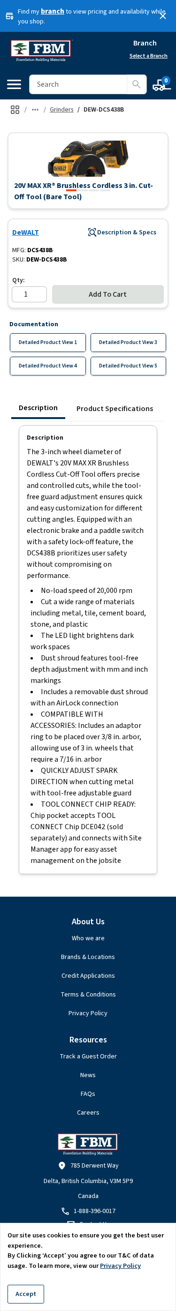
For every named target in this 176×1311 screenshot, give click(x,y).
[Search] (136, 84)
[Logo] (41, 50)
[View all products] (15, 109)
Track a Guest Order (88, 1056)
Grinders (62, 109)
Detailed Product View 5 (128, 366)
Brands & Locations (88, 957)
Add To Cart (108, 294)
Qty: (18, 280)
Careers (88, 1112)
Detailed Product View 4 (48, 366)
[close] (162, 15)
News (88, 1075)
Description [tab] (38, 408)
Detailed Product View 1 (48, 342)
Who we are (88, 938)
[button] (88, 158)
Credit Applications (88, 976)
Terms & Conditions (88, 994)
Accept (25, 1294)
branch (52, 11)
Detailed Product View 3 (128, 342)
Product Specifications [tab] (115, 409)
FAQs (88, 1094)
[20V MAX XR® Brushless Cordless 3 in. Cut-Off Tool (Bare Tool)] (71, 190)
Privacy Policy (88, 1013)
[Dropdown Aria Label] (35, 109)
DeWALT (25, 232)
